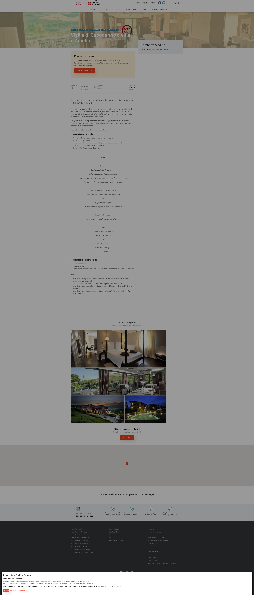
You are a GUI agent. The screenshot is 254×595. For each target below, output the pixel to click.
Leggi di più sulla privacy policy (18, 590)
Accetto (6, 590)
